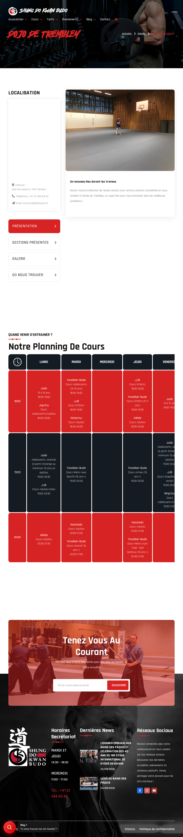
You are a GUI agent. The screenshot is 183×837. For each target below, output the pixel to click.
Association (16, 19)
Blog (89, 19)
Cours (35, 19)
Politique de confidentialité (157, 829)
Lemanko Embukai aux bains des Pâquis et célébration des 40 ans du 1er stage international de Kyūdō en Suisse (115, 753)
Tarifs (51, 19)
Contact (105, 19)
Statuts (130, 829)
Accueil (127, 34)
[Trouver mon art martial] (9, 827)
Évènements (70, 19)
